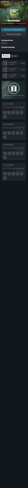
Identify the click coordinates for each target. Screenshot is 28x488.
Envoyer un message (14, 34)
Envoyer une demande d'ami (13, 29)
